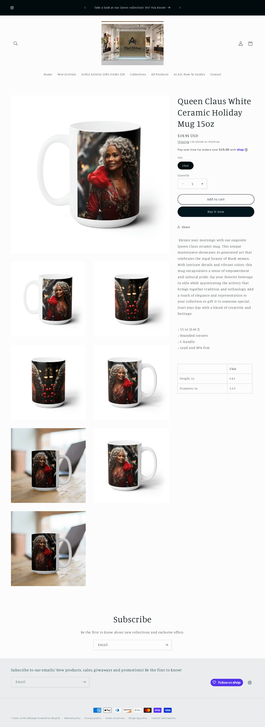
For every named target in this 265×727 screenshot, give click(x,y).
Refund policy (72, 718)
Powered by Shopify (48, 718)
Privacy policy (93, 718)
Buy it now (216, 212)
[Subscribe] (166, 645)
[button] (15, 43)
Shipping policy (138, 718)
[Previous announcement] (85, 8)
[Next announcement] (179, 8)
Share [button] (186, 227)
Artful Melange (28, 718)
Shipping (183, 141)
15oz (185, 165)
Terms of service (114, 718)
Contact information (164, 718)
